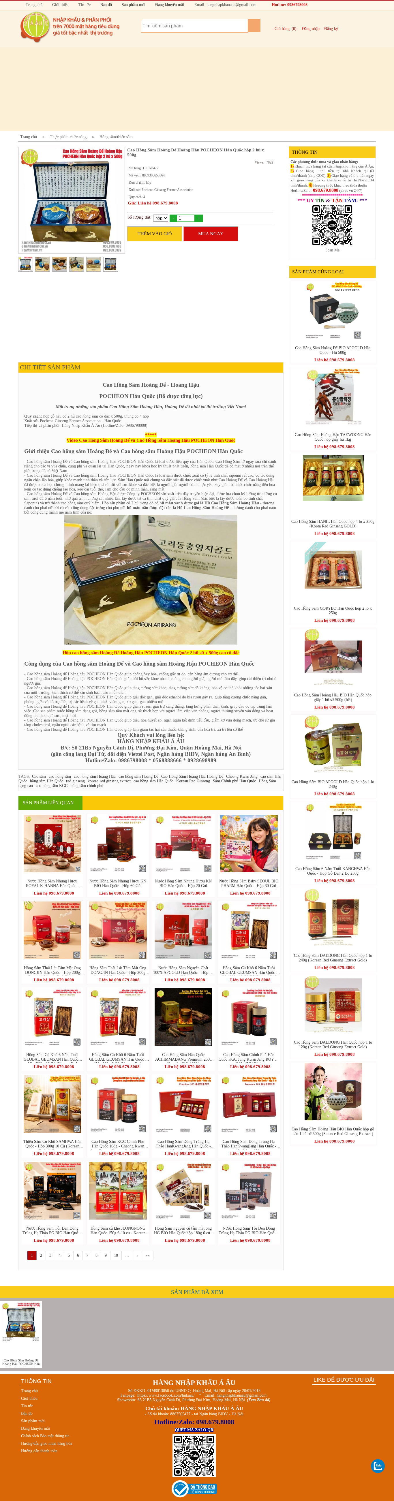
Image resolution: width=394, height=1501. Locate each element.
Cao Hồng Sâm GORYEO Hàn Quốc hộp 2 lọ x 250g (333, 610)
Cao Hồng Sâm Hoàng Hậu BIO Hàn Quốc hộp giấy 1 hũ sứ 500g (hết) (333, 697)
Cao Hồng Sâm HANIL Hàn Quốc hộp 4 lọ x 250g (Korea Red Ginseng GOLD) (332, 523)
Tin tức (84, 5)
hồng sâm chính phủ (86, 786)
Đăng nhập (311, 29)
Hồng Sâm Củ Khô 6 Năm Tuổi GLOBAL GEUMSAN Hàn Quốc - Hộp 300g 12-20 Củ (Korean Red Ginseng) (248, 971)
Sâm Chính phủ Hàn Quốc (234, 781)
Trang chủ (33, 5)
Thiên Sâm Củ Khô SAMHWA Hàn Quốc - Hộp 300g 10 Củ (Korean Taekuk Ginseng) (52, 1144)
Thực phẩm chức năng (68, 137)
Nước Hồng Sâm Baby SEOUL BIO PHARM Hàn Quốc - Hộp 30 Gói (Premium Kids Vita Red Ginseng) (248, 884)
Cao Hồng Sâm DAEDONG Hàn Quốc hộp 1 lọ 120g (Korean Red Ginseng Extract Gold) (333, 1044)
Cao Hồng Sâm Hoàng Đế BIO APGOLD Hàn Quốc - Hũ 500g (333, 350)
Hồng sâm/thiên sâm (116, 137)
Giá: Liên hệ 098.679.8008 (153, 203)
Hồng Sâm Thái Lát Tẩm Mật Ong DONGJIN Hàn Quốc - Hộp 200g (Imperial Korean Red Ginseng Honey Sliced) (117, 971)
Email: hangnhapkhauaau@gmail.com (224, 5)
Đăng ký (331, 29)
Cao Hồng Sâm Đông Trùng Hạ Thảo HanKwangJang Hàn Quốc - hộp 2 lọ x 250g (248, 1144)
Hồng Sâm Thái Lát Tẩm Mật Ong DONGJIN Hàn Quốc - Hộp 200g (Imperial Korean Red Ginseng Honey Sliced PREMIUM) (52, 971)
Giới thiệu (60, 5)
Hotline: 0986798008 (289, 5)
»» (148, 1255)
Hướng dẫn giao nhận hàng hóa (46, 1443)
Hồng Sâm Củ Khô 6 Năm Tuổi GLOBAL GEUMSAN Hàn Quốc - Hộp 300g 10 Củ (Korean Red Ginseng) (52, 1058)
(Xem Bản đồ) (259, 1400)
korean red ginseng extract (109, 781)
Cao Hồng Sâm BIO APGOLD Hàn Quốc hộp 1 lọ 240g (333, 784)
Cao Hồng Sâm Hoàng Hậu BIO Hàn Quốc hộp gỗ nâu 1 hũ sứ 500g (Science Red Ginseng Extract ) (333, 1131)
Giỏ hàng (282, 29)
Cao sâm (39, 776)
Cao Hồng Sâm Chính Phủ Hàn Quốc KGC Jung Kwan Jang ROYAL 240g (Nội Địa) (249, 1058)
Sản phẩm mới (133, 5)
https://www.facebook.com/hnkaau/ (166, 1395)
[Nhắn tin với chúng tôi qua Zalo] (378, 1466)
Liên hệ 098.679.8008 (54, 893)
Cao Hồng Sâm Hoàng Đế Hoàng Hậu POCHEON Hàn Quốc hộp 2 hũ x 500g (21, 1362)
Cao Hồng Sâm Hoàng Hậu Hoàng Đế (192, 776)
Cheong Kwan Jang (242, 776)
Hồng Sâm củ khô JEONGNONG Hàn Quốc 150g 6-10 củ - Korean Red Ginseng (118, 1231)
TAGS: (24, 776)
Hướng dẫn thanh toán (39, 1451)
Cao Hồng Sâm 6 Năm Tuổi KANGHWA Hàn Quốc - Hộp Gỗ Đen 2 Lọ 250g (332, 871)
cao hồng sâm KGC (51, 786)
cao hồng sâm (60, 776)
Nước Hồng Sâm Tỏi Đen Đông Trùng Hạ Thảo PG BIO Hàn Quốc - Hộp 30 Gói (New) (52, 1231)
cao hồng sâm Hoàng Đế (138, 776)
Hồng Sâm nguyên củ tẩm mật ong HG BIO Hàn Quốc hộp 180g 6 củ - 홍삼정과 (183, 1231)
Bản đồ (105, 5)
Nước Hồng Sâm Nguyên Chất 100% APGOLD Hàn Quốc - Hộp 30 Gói (183, 971)
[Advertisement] (191, 89)
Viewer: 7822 (264, 162)
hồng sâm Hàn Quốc (46, 781)
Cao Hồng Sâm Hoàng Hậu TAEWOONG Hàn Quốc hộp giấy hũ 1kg (333, 437)
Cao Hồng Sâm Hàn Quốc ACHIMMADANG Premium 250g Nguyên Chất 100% (183, 1058)
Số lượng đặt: (139, 217)
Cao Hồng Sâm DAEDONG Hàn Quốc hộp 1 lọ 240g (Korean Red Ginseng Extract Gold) (333, 957)
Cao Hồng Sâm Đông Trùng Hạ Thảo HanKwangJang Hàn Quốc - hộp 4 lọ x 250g (183, 1144)
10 (116, 1255)
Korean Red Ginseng (193, 781)
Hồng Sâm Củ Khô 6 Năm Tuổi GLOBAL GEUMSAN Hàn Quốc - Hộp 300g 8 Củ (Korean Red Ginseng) (118, 1058)
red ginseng (75, 781)
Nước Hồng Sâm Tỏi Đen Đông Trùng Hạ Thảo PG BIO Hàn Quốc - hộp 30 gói (249, 1231)
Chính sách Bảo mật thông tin (45, 1436)
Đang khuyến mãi (169, 5)
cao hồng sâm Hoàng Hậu (95, 776)
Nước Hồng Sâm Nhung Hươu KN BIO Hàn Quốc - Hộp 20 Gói (183, 883)
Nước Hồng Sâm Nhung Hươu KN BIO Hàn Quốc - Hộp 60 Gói (117, 883)
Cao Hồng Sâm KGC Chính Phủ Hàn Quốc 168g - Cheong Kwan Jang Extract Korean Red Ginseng (117, 1144)
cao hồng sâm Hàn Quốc (153, 781)
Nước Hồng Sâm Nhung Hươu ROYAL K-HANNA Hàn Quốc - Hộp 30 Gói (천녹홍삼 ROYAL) (52, 884)
